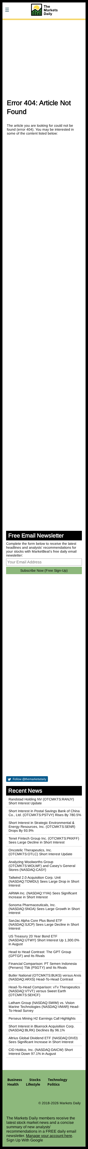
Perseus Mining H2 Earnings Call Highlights (42, 1018)
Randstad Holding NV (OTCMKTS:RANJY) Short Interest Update (41, 801)
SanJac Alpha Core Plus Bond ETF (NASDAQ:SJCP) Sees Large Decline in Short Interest (44, 924)
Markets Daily (70, 1103)
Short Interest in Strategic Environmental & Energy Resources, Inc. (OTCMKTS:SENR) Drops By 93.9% (42, 826)
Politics (53, 1084)
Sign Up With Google (24, 1140)
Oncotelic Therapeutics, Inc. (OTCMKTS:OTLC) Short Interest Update (40, 852)
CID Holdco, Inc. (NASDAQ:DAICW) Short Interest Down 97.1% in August (41, 1052)
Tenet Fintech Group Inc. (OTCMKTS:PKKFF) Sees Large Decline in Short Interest (44, 840)
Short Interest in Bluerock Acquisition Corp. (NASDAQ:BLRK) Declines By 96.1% (42, 1028)
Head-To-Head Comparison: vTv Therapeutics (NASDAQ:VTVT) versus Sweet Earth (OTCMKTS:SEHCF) (44, 991)
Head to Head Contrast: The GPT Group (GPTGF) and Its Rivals (40, 954)
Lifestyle (33, 1084)
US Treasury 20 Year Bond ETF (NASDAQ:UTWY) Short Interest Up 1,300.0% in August (44, 940)
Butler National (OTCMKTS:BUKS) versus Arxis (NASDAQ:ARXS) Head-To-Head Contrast (45, 977)
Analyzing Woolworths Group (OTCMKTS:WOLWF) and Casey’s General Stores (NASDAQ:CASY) (42, 866)
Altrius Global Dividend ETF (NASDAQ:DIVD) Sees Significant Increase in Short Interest (43, 1040)
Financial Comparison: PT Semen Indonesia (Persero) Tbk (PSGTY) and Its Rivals (43, 965)
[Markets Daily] (44, 23)
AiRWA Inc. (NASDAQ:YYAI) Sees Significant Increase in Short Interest (43, 895)
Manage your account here (49, 1136)
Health (13, 1084)
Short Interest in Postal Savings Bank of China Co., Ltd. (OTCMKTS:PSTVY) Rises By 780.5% (45, 813)
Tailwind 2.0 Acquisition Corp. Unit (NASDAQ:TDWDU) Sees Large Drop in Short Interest (44, 881)
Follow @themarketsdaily (29, 779)
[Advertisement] (44, 57)
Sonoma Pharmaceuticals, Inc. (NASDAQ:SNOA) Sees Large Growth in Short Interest (44, 909)
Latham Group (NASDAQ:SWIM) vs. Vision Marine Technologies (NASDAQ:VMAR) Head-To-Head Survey (44, 1006)
